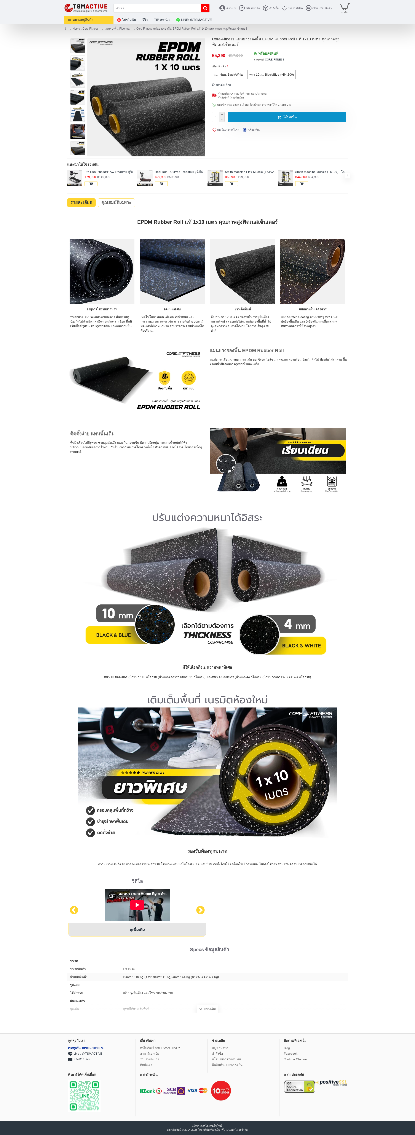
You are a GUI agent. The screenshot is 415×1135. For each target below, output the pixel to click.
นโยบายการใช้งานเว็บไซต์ (207, 1125)
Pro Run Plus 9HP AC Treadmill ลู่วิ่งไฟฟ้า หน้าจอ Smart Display (111, 171)
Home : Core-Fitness (86, 28)
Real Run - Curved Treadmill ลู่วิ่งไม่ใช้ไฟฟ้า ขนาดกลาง (181, 171)
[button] (67, 175)
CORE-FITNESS (274, 59)
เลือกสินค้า (219, 66)
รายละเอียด (81, 202)
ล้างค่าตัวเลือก (221, 85)
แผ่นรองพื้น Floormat (117, 28)
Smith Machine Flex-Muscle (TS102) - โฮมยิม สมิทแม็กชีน (251, 171)
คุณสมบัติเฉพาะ (116, 202)
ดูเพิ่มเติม (137, 929)
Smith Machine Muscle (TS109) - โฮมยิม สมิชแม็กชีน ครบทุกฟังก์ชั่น (321, 171)
